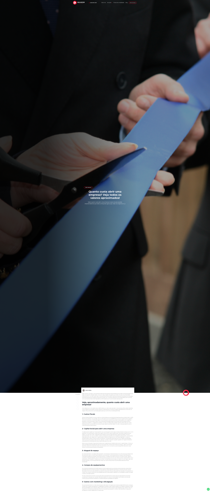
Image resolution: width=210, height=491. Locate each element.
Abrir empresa (88, 187)
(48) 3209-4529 (93, 2)
